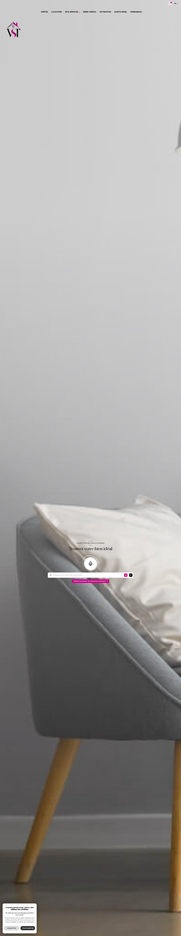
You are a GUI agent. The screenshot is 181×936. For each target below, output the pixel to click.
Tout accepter (27, 928)
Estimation (105, 12)
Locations (56, 12)
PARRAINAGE (136, 12)
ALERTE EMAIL (120, 12)
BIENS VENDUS (89, 12)
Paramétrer (11, 928)
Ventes (44, 12)
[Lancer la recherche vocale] (90, 563)
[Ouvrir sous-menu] (80, 12)
